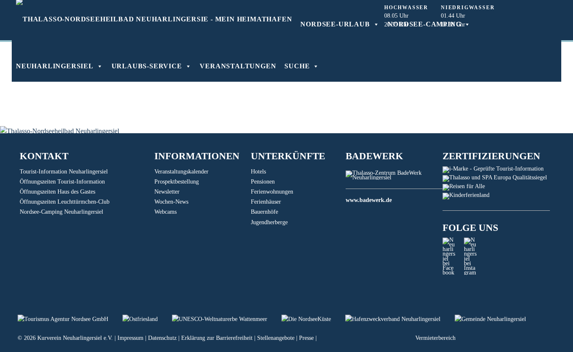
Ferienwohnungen (272, 192)
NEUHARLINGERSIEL (55, 66)
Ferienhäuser (266, 202)
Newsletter (167, 192)
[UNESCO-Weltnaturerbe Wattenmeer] (226, 319)
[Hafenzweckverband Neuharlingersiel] (400, 319)
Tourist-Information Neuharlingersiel (64, 171)
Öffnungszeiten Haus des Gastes (57, 192)
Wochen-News (171, 202)
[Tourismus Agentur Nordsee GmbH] (70, 319)
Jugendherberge (269, 222)
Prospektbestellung (176, 182)
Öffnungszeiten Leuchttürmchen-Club (64, 202)
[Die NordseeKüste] (313, 319)
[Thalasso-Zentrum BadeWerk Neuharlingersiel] (394, 177)
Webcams (165, 212)
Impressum (130, 338)
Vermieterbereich (435, 338)
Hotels (258, 171)
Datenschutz (162, 338)
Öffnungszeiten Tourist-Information (62, 182)
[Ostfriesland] (147, 319)
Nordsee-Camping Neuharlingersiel (61, 212)
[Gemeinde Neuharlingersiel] (497, 319)
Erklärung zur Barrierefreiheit (217, 338)
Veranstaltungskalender (181, 171)
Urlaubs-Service (147, 66)
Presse (306, 338)
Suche (297, 66)
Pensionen (263, 182)
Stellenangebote (275, 338)
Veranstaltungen (238, 66)
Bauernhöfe (264, 212)
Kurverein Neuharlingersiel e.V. (75, 338)
